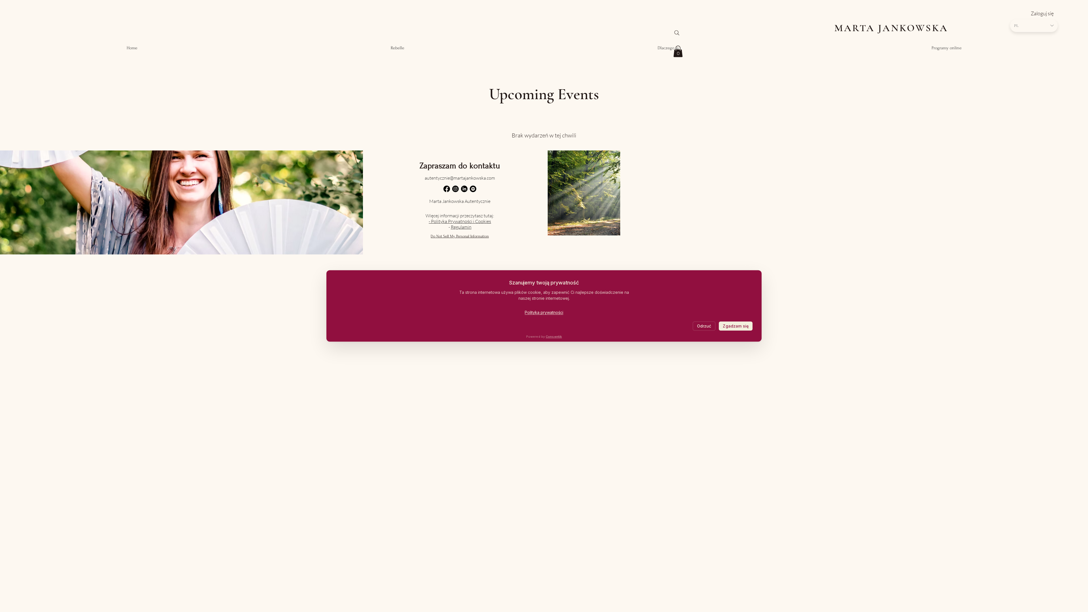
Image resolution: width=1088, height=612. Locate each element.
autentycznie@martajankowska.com (460, 178)
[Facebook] (446, 189)
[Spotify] (473, 189)
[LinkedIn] (464, 189)
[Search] (677, 33)
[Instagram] (455, 189)
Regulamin (461, 227)
